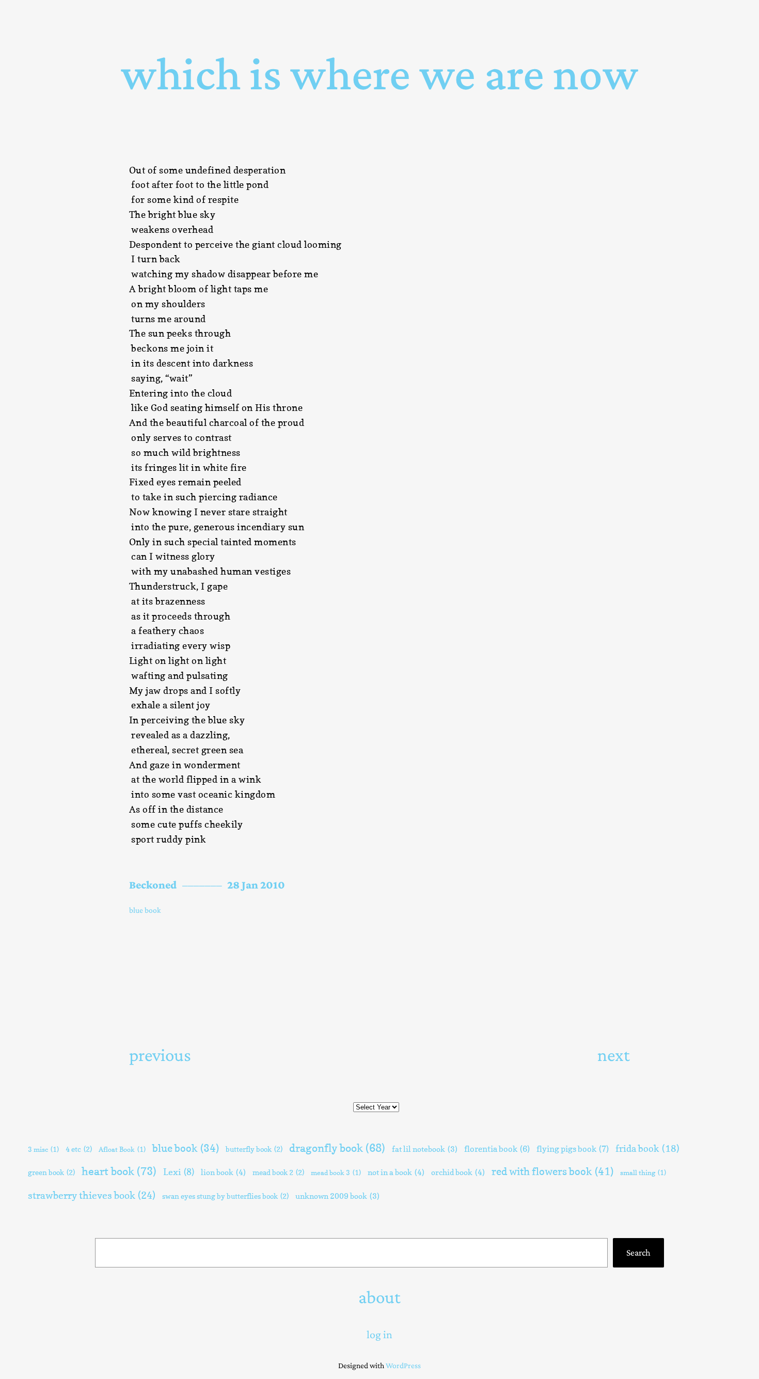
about (379, 1297)
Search (638, 1252)
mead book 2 (278, 1172)
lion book (223, 1172)
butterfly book (254, 1149)
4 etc (79, 1149)
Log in (379, 1334)
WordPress (403, 1365)
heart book (119, 1171)
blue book (145, 910)
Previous (160, 1054)
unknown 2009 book (337, 1196)
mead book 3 (336, 1172)
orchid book (458, 1172)
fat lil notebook (424, 1149)
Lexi (178, 1172)
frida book (647, 1148)
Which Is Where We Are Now (379, 73)
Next (613, 1054)
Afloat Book (122, 1149)
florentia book (497, 1149)
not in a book (396, 1172)
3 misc (43, 1149)
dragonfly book (337, 1147)
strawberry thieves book (91, 1195)
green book (51, 1172)
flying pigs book (572, 1149)
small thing (643, 1172)
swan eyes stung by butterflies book (225, 1196)
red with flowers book (552, 1171)
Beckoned (153, 885)
